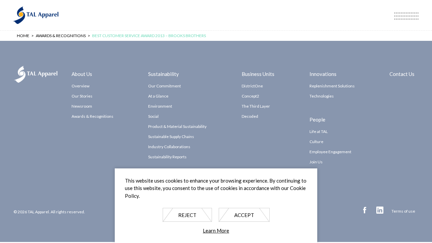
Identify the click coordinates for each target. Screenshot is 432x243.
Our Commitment (164, 85)
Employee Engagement (330, 151)
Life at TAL (318, 131)
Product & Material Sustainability (177, 126)
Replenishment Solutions (332, 85)
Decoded (250, 116)
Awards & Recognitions (92, 116)
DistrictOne (252, 85)
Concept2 (250, 96)
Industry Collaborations (169, 146)
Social (153, 116)
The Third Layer (256, 106)
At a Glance (158, 96)
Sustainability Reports (167, 156)
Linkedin (379, 210)
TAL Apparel (35, 15)
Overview (80, 85)
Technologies (321, 96)
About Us (82, 74)
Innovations (322, 74)
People (317, 119)
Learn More (216, 231)
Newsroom (82, 106)
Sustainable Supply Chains (171, 136)
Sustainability (163, 74)
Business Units (258, 74)
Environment (160, 106)
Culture (316, 141)
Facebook (364, 210)
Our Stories (82, 96)
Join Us (316, 161)
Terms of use (403, 211)
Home (23, 35)
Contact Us (401, 74)
